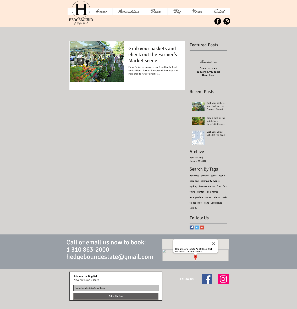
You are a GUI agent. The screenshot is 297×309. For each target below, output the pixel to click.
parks (224, 197)
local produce (196, 197)
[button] (156, 11)
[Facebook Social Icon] (207, 279)
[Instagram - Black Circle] (226, 21)
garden (200, 191)
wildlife (193, 208)
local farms (212, 191)
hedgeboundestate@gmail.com (109, 257)
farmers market (207, 186)
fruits (192, 191)
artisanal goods (209, 175)
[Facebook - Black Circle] (217, 21)
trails (206, 202)
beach (222, 175)
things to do (196, 202)
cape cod (194, 180)
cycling (193, 186)
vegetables (216, 202)
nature (216, 197)
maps (208, 197)
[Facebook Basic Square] (192, 227)
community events (210, 180)
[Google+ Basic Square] (202, 227)
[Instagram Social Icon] (223, 279)
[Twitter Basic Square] (197, 227)
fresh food (222, 186)
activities (194, 175)
